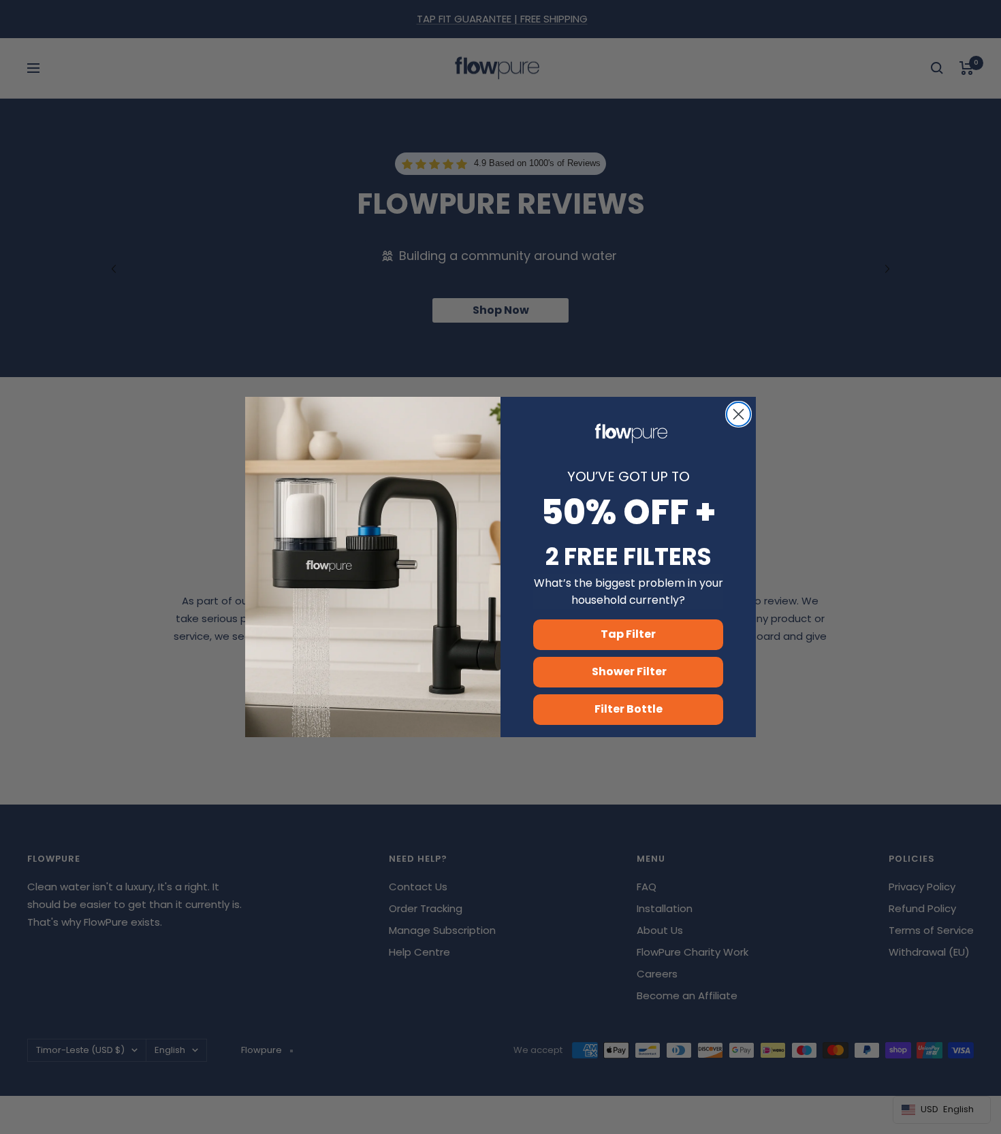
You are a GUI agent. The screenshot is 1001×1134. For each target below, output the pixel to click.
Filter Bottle (628, 709)
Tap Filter (628, 634)
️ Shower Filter (628, 671)
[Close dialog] (738, 414)
